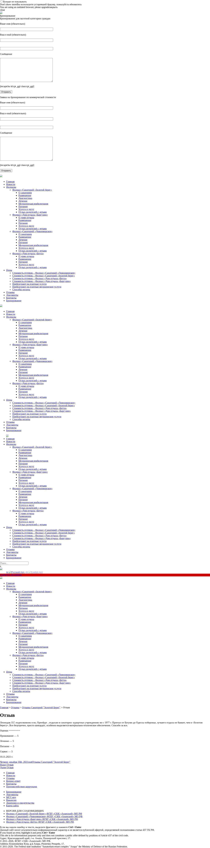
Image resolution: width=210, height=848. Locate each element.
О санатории (25, 192)
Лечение (22, 201)
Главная (10, 181)
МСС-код (11, 797)
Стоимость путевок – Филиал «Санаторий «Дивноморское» (43, 273)
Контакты (11, 298)
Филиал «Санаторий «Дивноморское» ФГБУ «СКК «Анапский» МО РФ (44, 816)
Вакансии (11, 800)
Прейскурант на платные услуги (29, 284)
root (30, 762)
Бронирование (13, 300)
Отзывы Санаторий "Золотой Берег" (51, 762)
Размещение (24, 195)
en (27, 572)
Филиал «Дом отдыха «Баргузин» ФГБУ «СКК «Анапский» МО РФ (42, 819)
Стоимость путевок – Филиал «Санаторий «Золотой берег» (43, 275)
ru (7, 572)
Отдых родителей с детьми (32, 212)
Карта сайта (12, 805)
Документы (12, 295)
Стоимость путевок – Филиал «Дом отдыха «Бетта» (39, 278)
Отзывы (10, 292)
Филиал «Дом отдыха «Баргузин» (30, 214)
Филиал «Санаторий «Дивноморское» (32, 231)
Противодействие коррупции (21, 786)
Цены (9, 270)
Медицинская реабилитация (33, 203)
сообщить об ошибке (11, 575)
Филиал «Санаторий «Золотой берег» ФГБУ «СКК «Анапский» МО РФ (44, 813)
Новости (10, 184)
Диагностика (25, 198)
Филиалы (11, 187)
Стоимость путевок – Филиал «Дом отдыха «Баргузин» (41, 281)
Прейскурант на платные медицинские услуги (36, 286)
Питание (23, 206)
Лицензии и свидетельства (20, 803)
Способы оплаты (21, 289)
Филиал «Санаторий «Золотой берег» (32, 190)
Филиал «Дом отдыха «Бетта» (28, 253)
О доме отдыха (26, 217)
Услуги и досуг (26, 209)
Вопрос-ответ (13, 781)
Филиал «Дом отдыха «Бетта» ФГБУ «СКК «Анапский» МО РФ (40, 822)
